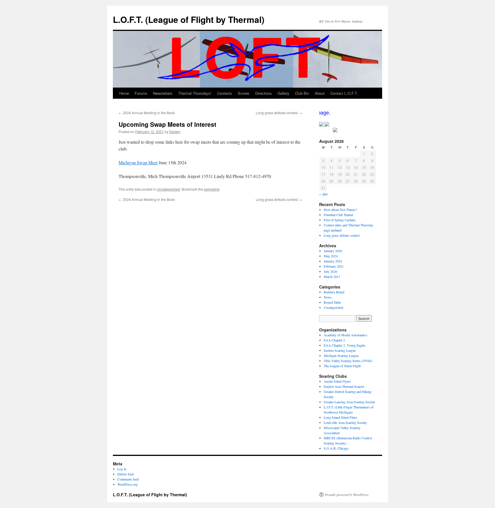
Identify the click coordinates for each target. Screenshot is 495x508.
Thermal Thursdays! (194, 93)
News (328, 297)
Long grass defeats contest (279, 112)
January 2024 (333, 261)
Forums (141, 93)
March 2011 (332, 276)
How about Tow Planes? (340, 209)
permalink (211, 189)
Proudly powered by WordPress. (347, 494)
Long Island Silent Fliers (340, 417)
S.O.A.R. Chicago (336, 448)
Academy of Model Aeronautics (345, 335)
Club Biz (302, 93)
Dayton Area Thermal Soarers (344, 386)
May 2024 (331, 256)
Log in (121, 469)
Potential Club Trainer (338, 214)
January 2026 (333, 250)
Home (124, 93)
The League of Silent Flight (342, 365)
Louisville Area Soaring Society (345, 422)
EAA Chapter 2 (334, 340)
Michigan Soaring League (341, 355)
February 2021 (334, 266)
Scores (244, 93)
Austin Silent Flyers (337, 381)
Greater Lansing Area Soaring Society (349, 402)
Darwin (174, 131)
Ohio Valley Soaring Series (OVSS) (348, 360)
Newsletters (162, 93)
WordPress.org (127, 484)
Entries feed (125, 474)
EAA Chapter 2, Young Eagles (345, 345)
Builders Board (334, 292)
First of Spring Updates (340, 220)
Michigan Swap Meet (138, 162)
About (320, 93)
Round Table (332, 302)
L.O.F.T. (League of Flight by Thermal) (188, 19)
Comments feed (128, 479)
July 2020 (330, 271)
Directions (263, 93)
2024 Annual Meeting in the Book (147, 112)
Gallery (283, 93)
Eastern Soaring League (340, 350)
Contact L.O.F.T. (344, 93)
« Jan (323, 193)
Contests (224, 93)
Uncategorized (168, 189)
